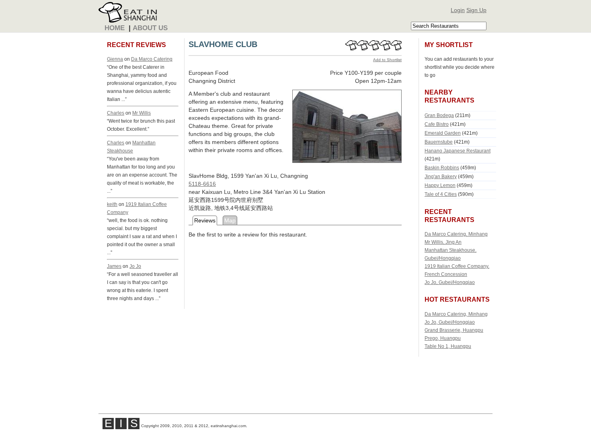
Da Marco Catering (151, 59)
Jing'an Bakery (441, 176)
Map (230, 220)
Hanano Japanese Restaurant (457, 150)
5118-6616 (202, 184)
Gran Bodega (439, 115)
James (114, 266)
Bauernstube (439, 141)
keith (112, 204)
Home (115, 28)
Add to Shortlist (387, 60)
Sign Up (476, 10)
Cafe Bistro (437, 124)
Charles (115, 112)
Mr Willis (141, 112)
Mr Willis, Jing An (443, 242)
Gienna (115, 59)
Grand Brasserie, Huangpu (454, 330)
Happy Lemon (440, 185)
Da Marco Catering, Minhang (456, 234)
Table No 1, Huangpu (448, 346)
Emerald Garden (443, 133)
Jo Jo (135, 266)
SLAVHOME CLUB (223, 44)
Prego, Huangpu (443, 338)
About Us (150, 28)
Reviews (204, 220)
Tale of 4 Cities (441, 194)
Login (458, 10)
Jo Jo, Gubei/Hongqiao (450, 282)
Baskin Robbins (442, 167)
